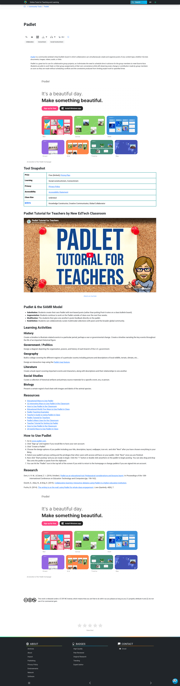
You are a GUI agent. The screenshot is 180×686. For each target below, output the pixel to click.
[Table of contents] (24, 6)
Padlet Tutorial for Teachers (38, 418)
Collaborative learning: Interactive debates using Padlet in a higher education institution (90, 483)
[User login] (155, 2)
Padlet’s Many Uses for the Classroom (43, 420)
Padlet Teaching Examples (38, 412)
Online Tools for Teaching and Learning (44, 2)
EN (63, 37)
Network (31, 673)
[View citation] (32, 37)
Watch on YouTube (90, 296)
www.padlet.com (39, 441)
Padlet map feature (62, 362)
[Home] (25, 2)
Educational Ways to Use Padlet (40, 401)
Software (31, 676)
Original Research (79, 657)
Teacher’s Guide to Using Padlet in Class (43, 415)
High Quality (77, 649)
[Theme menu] (150, 2)
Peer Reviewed (78, 653)
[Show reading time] (68, 37)
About (30, 653)
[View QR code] (37, 37)
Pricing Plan (65, 175)
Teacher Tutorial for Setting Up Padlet (42, 423)
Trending (76, 661)
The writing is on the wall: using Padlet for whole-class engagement (65, 487)
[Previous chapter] (90, 683)
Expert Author (78, 665)
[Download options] (45, 37)
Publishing (31, 661)
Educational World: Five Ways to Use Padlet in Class (48, 409)
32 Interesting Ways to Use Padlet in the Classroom (48, 403)
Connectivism (42, 42)
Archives (31, 649)
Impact (30, 657)
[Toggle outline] (26, 37)
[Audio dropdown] (53, 37)
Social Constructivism (56, 42)
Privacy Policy (54, 186)
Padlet (46, 7)
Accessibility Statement (58, 192)
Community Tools (35, 7)
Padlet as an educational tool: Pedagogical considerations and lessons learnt (91, 476)
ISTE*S (28, 203)
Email (124, 649)
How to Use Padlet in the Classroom (42, 406)
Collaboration (30, 42)
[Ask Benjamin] (175, 681)
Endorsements (33, 669)
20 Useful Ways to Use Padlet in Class (42, 429)
